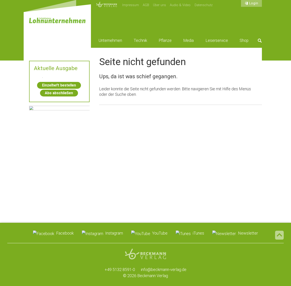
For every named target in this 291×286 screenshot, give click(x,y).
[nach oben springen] (279, 235)
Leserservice (217, 40)
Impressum (130, 5)
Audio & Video (180, 5)
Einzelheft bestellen (59, 85)
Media (188, 40)
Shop (244, 40)
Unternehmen (110, 40)
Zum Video (59, 131)
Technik (140, 40)
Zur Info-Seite (59, 181)
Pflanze (165, 40)
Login (253, 3)
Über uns (159, 5)
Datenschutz (204, 5)
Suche (260, 40)
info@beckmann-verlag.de (163, 269)
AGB (146, 5)
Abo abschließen (59, 93)
